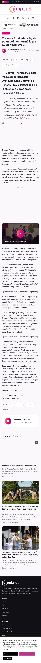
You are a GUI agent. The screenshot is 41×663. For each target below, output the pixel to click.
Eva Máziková (30, 405)
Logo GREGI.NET (8, 628)
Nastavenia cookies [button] (10, 654)
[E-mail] (32, 60)
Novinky (4, 28)
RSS (3, 635)
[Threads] (28, 18)
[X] (17, 60)
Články (11, 28)
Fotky (4, 605)
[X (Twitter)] (23, 18)
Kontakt (4, 625)
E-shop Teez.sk (7, 632)
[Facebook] (18, 18)
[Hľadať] (8, 18)
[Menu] (33, 18)
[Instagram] (13, 18)
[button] (20, 233)
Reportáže (5, 612)
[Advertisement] (20, 204)
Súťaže (4, 615)
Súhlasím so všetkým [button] (27, 654)
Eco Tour (19, 405)
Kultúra (5, 409)
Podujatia (5, 608)
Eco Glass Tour (8, 405)
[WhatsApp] (22, 60)
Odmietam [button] (7, 658)
